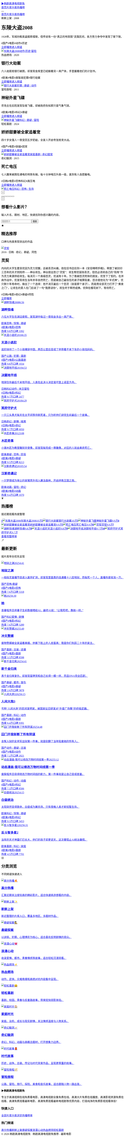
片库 (9, 7)
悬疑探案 (27, 1130)
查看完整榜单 (9, 536)
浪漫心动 (38, 1130)
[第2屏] (5, 196)
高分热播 (6, 1130)
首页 (4, 7)
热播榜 (21, 7)
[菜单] (2, 11)
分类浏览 (17, 1115)
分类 (14, 7)
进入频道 (17, 47)
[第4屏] (10, 196)
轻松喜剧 (58, 1130)
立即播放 (6, 47)
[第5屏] (13, 196)
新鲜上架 (17, 1130)
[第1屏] (2, 196)
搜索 (35, 221)
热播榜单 (27, 1115)
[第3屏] (8, 196)
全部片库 (6, 1115)
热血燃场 (48, 1130)
